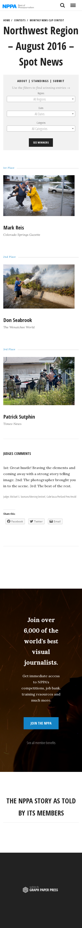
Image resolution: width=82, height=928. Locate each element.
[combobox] (41, 99)
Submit (59, 81)
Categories (41, 123)
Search (62, 4)
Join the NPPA (41, 723)
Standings (40, 81)
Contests (20, 20)
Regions (41, 93)
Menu (73, 4)
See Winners (41, 143)
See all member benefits (41, 742)
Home (6, 20)
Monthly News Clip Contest (47, 20)
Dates (41, 108)
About (22, 81)
